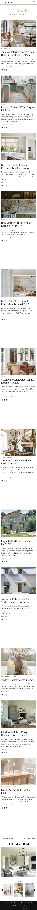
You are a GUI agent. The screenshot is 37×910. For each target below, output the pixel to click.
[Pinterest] (5, 2)
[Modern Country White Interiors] (18, 661)
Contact (15, 905)
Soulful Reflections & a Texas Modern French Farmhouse (16, 600)
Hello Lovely (18, 10)
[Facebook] (8, 2)
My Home (23, 905)
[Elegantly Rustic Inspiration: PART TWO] (18, 523)
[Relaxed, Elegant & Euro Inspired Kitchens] (18, 89)
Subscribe (22, 904)
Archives (14, 904)
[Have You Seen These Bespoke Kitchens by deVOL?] (18, 204)
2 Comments (4, 182)
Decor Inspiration (7, 298)
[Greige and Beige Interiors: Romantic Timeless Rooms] (18, 146)
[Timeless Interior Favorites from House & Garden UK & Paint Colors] (18, 33)
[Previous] (2, 890)
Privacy (31, 904)
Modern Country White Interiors (17, 679)
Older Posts (8, 838)
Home (21, 902)
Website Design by (18, 908)
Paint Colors (5, 48)
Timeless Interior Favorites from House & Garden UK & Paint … (18, 53)
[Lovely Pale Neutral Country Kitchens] (18, 771)
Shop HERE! (29, 902)
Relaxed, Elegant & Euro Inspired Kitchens (18, 109)
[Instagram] (2, 2)
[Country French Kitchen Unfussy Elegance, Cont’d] (18, 361)
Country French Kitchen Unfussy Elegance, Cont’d (18, 381)
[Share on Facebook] (4, 70)
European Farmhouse (8, 161)
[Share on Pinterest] (7, 70)
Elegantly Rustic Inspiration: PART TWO (15, 542)
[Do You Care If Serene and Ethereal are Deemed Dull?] (18, 283)
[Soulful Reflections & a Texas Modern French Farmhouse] (18, 580)
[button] (34, 2)
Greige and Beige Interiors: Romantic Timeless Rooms (15, 166)
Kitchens (4, 104)
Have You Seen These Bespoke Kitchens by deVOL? (16, 224)
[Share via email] (2, 70)
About (6, 904)
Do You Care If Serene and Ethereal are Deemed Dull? (15, 303)
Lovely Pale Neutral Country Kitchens (15, 791)
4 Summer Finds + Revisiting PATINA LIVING (16, 462)
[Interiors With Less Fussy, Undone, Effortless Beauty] (18, 713)
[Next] (34, 890)
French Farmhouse (7, 457)
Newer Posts (29, 838)
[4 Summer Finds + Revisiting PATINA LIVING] (18, 442)
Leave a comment (6, 66)
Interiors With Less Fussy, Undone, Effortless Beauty (14, 733)
